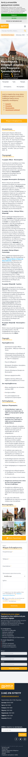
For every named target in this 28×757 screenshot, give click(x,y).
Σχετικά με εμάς (5, 747)
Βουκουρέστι (18, 76)
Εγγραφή (22, 735)
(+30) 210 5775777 (11, 693)
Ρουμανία (6, 76)
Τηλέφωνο (6, 559)
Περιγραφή (5, 82)
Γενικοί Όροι (5, 749)
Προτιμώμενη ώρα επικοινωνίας (12, 573)
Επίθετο (3, 656)
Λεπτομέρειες (7, 86)
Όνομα (3, 651)
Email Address (7, 566)
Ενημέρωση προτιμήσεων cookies (10, 754)
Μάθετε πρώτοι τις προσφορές (11, 727)
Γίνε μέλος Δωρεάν (14, 668)
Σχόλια (4, 580)
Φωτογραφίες (20, 86)
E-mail (2, 662)
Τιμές (14, 82)
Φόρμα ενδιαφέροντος (14, 121)
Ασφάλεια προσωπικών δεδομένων (10, 750)
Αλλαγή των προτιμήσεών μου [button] (14, 21)
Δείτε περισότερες (15, 538)
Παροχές (22, 82)
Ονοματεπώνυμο (8, 552)
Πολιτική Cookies (6, 752)
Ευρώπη (16, 74)
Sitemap (4, 753)
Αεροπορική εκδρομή (10, 78)
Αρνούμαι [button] (14, 18)
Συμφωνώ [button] (14, 15)
